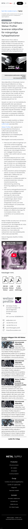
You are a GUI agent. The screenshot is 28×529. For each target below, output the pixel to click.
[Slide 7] (18, 68)
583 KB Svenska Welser (5, 288)
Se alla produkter (14, 473)
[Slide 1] (6, 68)
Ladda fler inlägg (14, 439)
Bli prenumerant (14, 465)
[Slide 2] (8, 68)
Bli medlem (14, 468)
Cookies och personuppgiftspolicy (14, 481)
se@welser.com (11, 320)
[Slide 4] (12, 68)
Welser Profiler (6, 127)
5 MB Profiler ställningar (18, 288)
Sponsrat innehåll (14, 490)
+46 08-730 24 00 (11, 323)
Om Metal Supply (14, 507)
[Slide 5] (14, 68)
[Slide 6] (16, 68)
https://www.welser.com (13, 330)
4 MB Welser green (11, 288)
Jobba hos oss (14, 504)
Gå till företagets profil (13, 328)
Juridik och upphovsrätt (14, 484)
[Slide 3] (10, 68)
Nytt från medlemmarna (9, 11)
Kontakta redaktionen (14, 498)
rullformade (5, 124)
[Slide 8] (20, 68)
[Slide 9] (21, 68)
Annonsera (14, 471)
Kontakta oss (14, 501)
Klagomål (14, 487)
